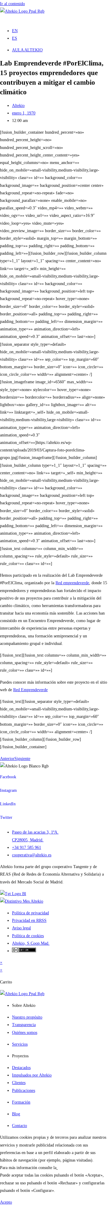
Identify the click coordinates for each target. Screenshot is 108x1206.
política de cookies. (74, 1167)
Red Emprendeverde (30, 690)
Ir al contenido (12, 4)
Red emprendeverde (72, 583)
